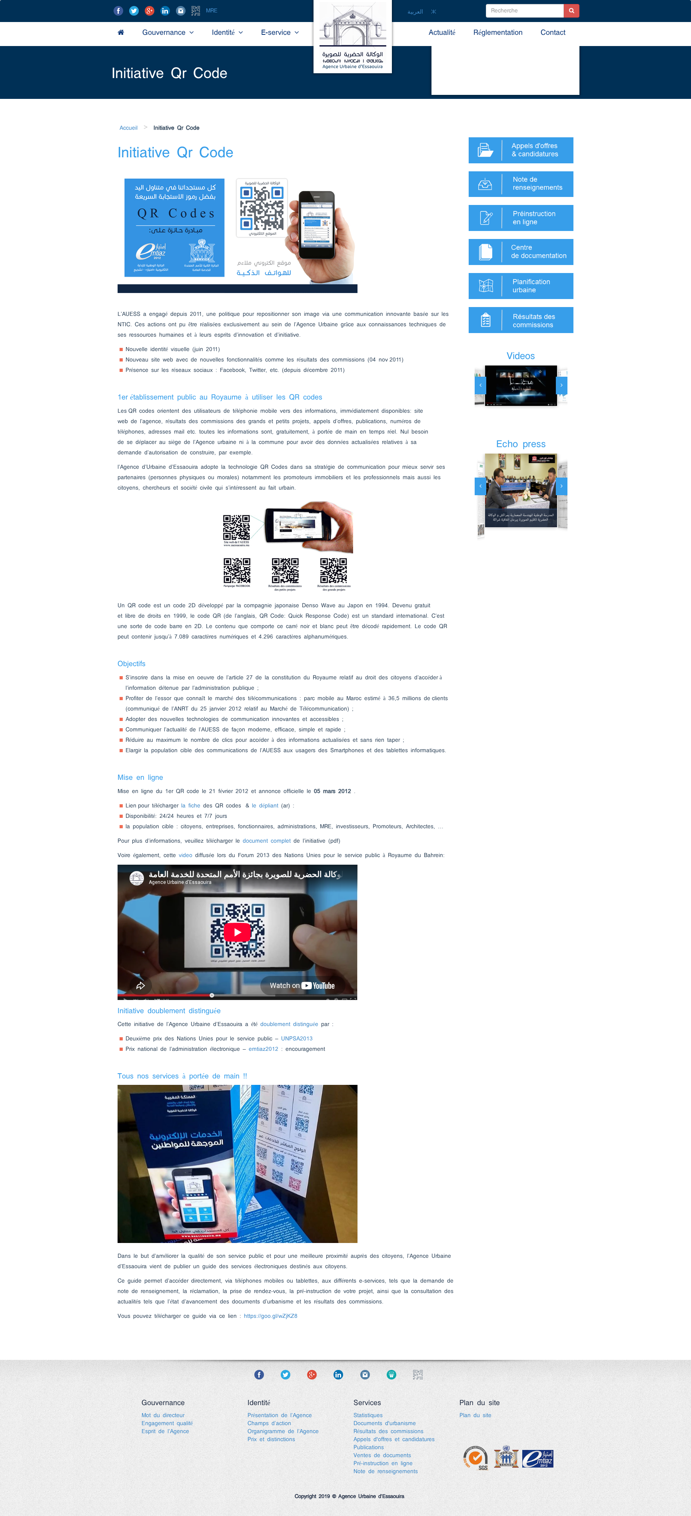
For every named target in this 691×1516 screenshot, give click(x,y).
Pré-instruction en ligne (383, 1463)
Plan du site (475, 1415)
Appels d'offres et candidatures (394, 1439)
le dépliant (265, 806)
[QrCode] (197, 11)
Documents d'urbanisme (384, 1423)
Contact (553, 33)
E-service (277, 33)
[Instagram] (182, 11)
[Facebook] (120, 11)
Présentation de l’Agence (280, 1415)
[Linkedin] (166, 11)
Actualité (442, 33)
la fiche (190, 806)
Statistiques (368, 1415)
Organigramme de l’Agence (283, 1431)
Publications (368, 1447)
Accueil (129, 128)
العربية (415, 12)
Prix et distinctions (271, 1439)
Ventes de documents (382, 1455)
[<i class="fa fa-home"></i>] (121, 33)
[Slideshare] (398, 1374)
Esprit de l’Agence (165, 1431)
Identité (225, 33)
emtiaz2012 (263, 1049)
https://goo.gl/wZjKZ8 (271, 1316)
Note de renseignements (385, 1471)
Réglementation (498, 33)
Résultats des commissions (388, 1431)
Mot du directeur (163, 1415)
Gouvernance (165, 33)
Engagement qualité (167, 1423)
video (185, 855)
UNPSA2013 (297, 1039)
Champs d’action (269, 1423)
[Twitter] (135, 11)
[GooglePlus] (151, 11)
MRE (212, 11)
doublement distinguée (289, 1024)
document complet (267, 841)
